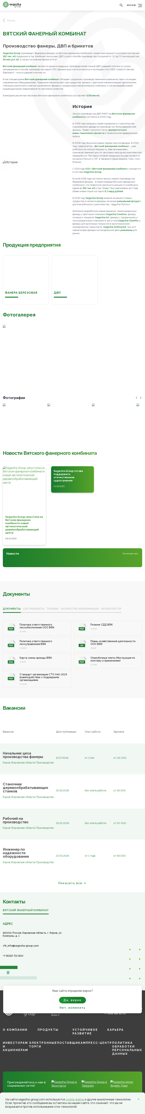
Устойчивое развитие (85, 1031)
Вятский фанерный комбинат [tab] (26, 910)
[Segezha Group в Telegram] (95, 1085)
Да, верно (72, 1000)
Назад (11, 20)
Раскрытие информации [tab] (80, 608)
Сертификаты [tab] (33, 608)
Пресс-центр (99, 1042)
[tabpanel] (72, 650)
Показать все (70, 883)
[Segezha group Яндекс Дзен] (124, 1085)
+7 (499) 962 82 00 (115, 1013)
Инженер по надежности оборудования (16, 853)
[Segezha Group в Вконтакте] (65, 1085)
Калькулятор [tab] (111, 608)
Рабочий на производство (15, 820)
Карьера (115, 1029)
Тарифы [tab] (53, 608)
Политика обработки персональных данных (127, 1048)
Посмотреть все (130, 553)
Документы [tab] (12, 608)
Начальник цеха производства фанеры (23, 755)
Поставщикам (71, 1042)
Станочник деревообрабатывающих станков (25, 787)
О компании (15, 1029)
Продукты (48, 1029)
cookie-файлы (75, 1099)
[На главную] (12, 7)
